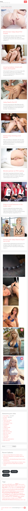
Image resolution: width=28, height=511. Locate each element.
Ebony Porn (5, 434)
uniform (21, 499)
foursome (6, 493)
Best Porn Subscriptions (8, 439)
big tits (4, 488)
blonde (15, 487)
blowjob (4, 489)
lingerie (7, 494)
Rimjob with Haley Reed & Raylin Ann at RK (14, 240)
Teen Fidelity (6, 436)
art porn (10, 484)
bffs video (5, 486)
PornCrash (5, 428)
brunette (12, 489)
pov (15, 494)
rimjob (3, 498)
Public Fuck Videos (7, 420)
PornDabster (6, 424)
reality (19, 496)
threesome (11, 499)
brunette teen (17, 489)
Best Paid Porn (6, 430)
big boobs (19, 486)
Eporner (5, 418)
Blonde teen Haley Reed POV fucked (12, 32)
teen (20, 498)
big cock (23, 486)
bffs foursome (21, 484)
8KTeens (5, 417)
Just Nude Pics (6, 421)
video (24, 499)
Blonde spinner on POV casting (13, 171)
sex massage (11, 498)
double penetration (20, 491)
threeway (17, 499)
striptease (16, 498)
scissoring (7, 498)
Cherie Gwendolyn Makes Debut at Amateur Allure (14, 462)
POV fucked (13, 496)
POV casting (5, 496)
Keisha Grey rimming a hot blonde (12, 136)
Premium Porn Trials (7, 423)
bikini (13, 487)
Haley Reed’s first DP (10, 102)
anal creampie (4, 484)
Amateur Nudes (6, 427)
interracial (21, 493)
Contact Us (23, 507)
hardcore (15, 492)
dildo (16, 491)
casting (6, 491)
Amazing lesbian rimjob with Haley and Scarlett (12, 68)
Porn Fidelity (6, 415)
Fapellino (5, 426)
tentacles (5, 499)
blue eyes (7, 489)
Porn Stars (6, 475)
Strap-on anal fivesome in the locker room (13, 205)
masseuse (12, 494)
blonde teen (21, 487)
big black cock (12, 486)
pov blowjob (21, 494)
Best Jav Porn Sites (7, 431)
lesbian (3, 494)
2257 (2, 509)
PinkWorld (5, 437)
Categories (6, 471)
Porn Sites (14, 471)
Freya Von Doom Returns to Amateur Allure (12, 454)
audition (13, 484)
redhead (22, 496)
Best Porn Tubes (6, 433)
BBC (17, 484)
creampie (12, 491)
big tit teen (9, 487)
